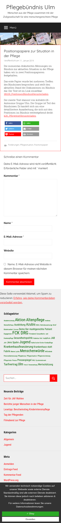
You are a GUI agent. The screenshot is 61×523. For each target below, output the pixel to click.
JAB (53, 337)
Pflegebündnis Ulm (30, 7)
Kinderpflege (48, 343)
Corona (15, 329)
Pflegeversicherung (44, 356)
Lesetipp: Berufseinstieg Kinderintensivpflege (27, 409)
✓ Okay (30, 513)
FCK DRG (20, 333)
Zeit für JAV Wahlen (14, 398)
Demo (22, 329)
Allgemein (9, 439)
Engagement (8, 334)
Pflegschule (8, 360)
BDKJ (38, 325)
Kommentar (12, 175)
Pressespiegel (24, 360)
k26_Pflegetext (12, 115)
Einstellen (30, 519)
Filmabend (32, 334)
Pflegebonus (22, 356)
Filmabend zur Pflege (14, 420)
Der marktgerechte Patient (38, 329)
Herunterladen (40, 94)
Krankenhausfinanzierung (18, 346)
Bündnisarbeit (8, 329)
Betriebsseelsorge (46, 325)
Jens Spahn (13, 342)
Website (9, 250)
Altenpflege (35, 319)
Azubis (31, 324)
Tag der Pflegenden (13, 414)
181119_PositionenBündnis (18, 94)
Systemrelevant (41, 360)
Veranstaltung (32, 365)
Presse (14, 360)
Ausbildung (19, 324)
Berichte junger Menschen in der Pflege (24, 404)
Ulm (20, 364)
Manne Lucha (15, 352)
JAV (5, 343)
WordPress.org (11, 480)
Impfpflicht (46, 338)
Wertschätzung (45, 364)
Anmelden (9, 463)
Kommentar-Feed (12, 474)
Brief (54, 325)
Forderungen (13, 145)
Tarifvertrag (10, 364)
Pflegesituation (26, 145)
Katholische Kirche (37, 343)
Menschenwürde (32, 350)
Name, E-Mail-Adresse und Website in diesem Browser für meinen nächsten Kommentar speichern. (27, 269)
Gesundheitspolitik (23, 337)
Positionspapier (41, 145)
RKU (33, 360)
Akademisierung (9, 321)
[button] (13, 123)
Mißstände (48, 352)
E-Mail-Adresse (14, 236)
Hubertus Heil (37, 338)
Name (8, 223)
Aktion (20, 319)
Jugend (24, 342)
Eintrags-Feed (11, 469)
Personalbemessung (10, 356)
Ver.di (26, 365)
